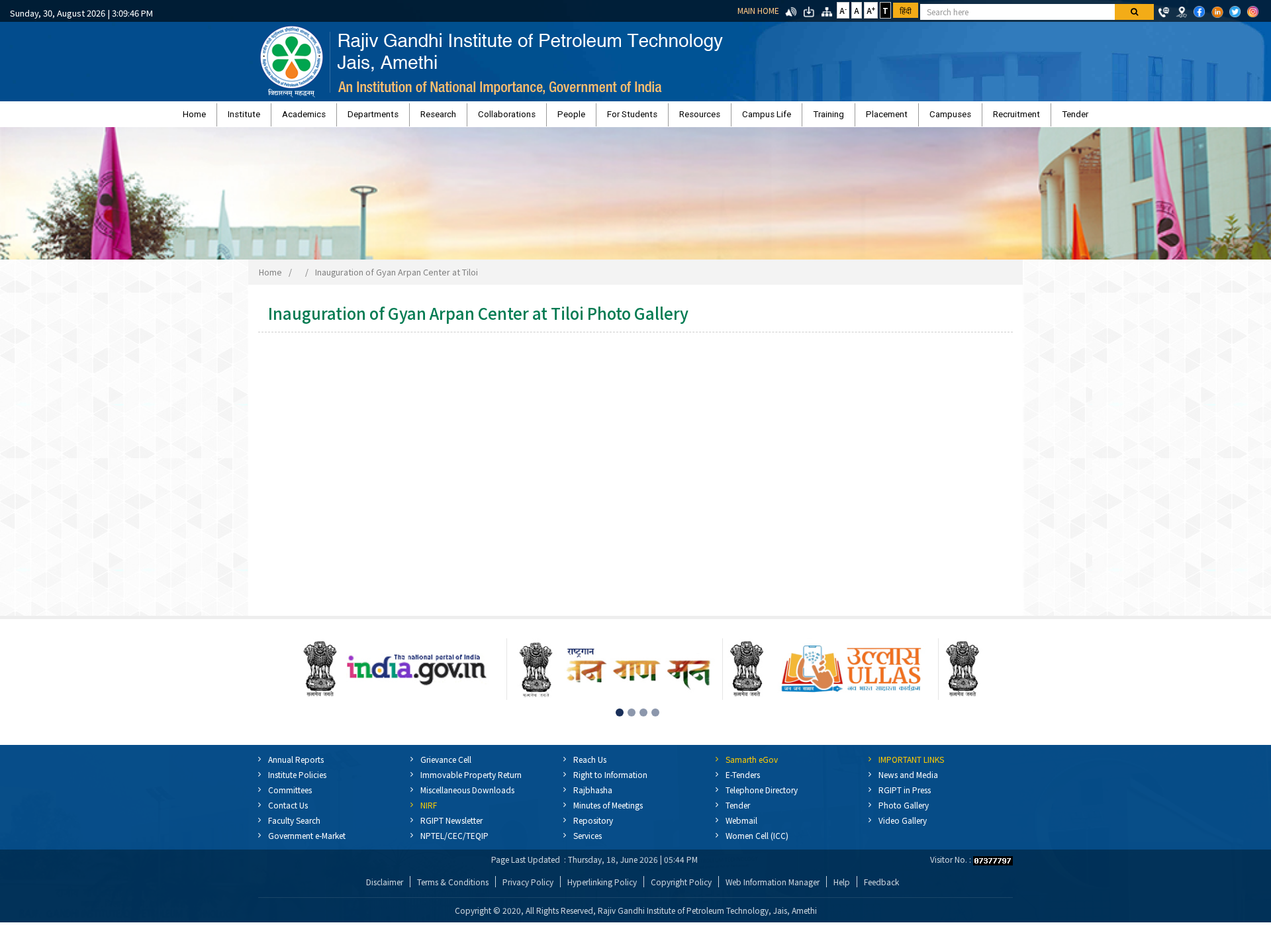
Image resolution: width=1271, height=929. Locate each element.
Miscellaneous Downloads (467, 796)
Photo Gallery (903, 811)
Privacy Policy (527, 888)
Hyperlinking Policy (602, 888)
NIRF (428, 811)
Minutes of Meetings (608, 811)
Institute (347, 117)
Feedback (881, 888)
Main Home (758, 10)
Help (841, 888)
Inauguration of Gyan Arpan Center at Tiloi (396, 278)
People (588, 117)
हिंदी (906, 10)
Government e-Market (307, 842)
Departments (441, 117)
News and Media (908, 781)
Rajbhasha (592, 796)
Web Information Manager (773, 888)
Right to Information (610, 781)
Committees (290, 796)
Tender (954, 117)
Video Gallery (902, 826)
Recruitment (913, 117)
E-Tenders (743, 781)
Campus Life (732, 117)
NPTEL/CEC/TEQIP (454, 842)
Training (776, 117)
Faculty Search (294, 826)
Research (490, 117)
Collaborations (541, 117)
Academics (390, 117)
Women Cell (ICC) (757, 842)
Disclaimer (384, 888)
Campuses (864, 117)
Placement (818, 117)
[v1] (1134, 12)
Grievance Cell (445, 765)
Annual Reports (296, 765)
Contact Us (288, 811)
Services (587, 842)
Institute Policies (297, 781)
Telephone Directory (762, 796)
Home (314, 117)
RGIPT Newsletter (451, 826)
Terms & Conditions (453, 888)
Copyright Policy (681, 888)
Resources (682, 117)
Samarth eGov (752, 765)
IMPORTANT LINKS (911, 765)
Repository (593, 826)
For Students (632, 117)
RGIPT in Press (904, 796)
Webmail (741, 826)
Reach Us (589, 765)
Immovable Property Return (471, 781)
